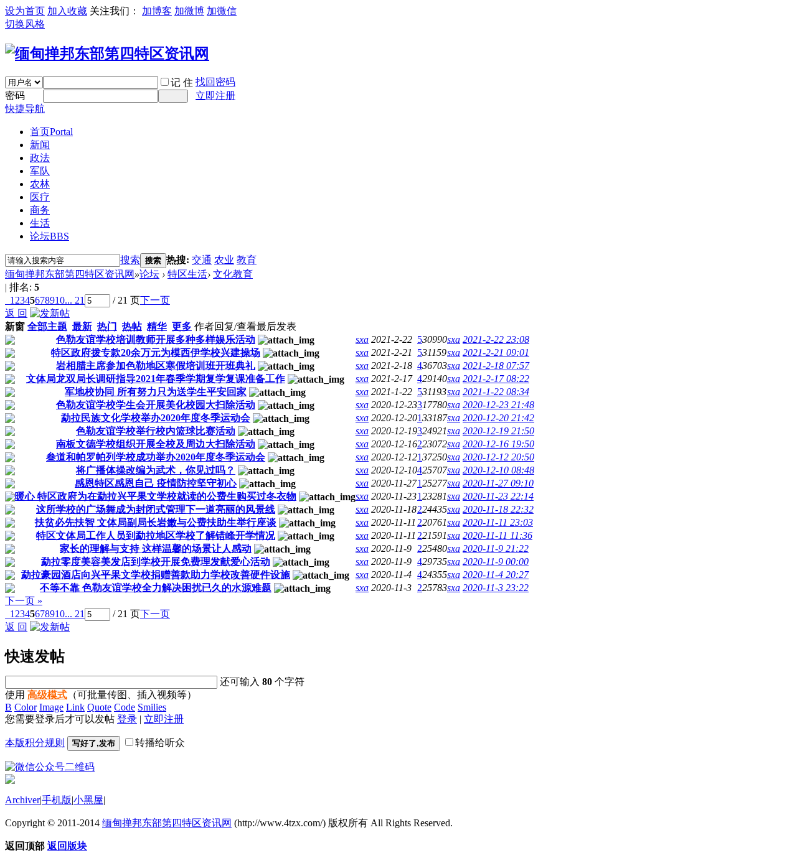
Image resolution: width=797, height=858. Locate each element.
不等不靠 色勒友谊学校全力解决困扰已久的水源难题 (155, 587)
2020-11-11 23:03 (498, 522)
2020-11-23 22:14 (498, 496)
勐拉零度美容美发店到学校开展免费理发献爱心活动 (155, 561)
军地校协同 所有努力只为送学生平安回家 (156, 391)
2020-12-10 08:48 (498, 470)
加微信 (222, 11)
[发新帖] (50, 313)
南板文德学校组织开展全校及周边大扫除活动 (155, 444)
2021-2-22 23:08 (496, 339)
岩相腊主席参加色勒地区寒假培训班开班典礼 (155, 365)
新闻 (40, 144)
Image (51, 707)
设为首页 (25, 11)
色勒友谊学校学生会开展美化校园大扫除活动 (155, 404)
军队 (40, 171)
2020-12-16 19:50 (498, 444)
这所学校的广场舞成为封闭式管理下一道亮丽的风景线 (155, 509)
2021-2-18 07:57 (496, 365)
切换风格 (25, 24)
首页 (51, 131)
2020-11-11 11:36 (497, 535)
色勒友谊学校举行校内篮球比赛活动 (155, 431)
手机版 (57, 800)
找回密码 (215, 82)
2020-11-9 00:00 (496, 561)
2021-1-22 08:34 (496, 391)
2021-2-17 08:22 (496, 378)
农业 (224, 259)
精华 (157, 326)
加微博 (189, 11)
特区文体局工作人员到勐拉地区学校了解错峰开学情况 (155, 535)
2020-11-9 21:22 (496, 548)
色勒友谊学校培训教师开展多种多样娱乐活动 (155, 339)
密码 (15, 95)
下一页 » (23, 600)
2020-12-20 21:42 (498, 418)
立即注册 (215, 95)
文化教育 (233, 274)
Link (75, 707)
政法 (40, 157)
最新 (82, 326)
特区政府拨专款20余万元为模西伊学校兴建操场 (155, 352)
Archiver (22, 800)
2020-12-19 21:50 (498, 431)
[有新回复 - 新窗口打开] (10, 341)
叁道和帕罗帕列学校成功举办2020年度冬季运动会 (155, 457)
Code (124, 707)
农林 (40, 184)
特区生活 (187, 274)
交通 (202, 259)
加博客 (157, 11)
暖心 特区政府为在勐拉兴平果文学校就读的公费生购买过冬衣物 (155, 496)
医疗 (40, 197)
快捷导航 (25, 108)
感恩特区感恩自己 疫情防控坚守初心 (156, 483)
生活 (40, 223)
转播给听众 (160, 742)
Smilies (152, 707)
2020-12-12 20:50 (498, 457)
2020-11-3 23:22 (496, 587)
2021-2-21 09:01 (496, 352)
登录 (127, 719)
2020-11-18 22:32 (498, 509)
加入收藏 (67, 11)
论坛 (49, 236)
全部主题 (47, 326)
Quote (99, 707)
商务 (40, 210)
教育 (247, 259)
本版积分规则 (35, 742)
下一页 (155, 300)
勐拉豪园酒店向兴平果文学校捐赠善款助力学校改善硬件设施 (155, 574)
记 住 (182, 82)
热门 (107, 326)
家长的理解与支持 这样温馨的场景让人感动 (156, 548)
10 (60, 300)
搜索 (130, 259)
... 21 (75, 300)
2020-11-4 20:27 (496, 574)
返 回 (16, 313)
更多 (182, 326)
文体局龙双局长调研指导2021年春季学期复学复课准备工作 (155, 378)
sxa (362, 339)
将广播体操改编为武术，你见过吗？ (155, 470)
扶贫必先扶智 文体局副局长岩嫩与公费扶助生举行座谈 (155, 522)
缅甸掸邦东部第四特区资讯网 (69, 274)
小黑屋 (88, 800)
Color (25, 707)
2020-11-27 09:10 (498, 483)
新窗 (15, 326)
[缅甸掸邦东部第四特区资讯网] (107, 53)
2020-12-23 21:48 (498, 404)
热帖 (132, 326)
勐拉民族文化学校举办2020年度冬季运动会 (155, 418)
